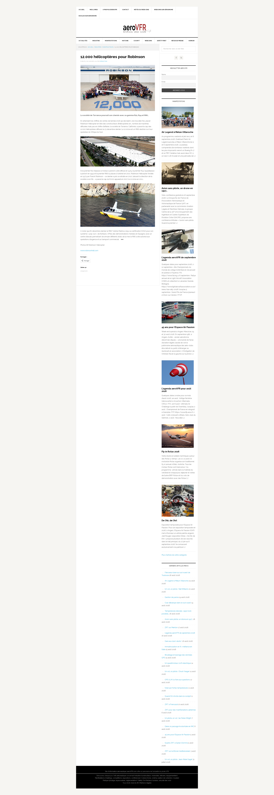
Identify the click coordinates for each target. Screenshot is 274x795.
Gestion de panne (172, 597)
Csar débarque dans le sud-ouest (178, 603)
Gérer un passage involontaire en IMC (179, 726)
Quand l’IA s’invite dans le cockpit (178, 696)
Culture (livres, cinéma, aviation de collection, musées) (160, 778)
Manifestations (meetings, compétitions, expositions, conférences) (117, 778)
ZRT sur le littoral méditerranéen (177, 751)
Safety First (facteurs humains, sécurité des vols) (154, 780)
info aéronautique (120, 775)
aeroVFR (137, 28)
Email (163, 82)
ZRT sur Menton (171, 627)
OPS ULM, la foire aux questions (177, 680)
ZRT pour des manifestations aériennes (180, 710)
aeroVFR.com (132, 771)
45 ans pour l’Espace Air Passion (178, 327)
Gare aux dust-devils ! (173, 641)
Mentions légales (145, 783)
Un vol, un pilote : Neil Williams (177, 589)
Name (164, 74)
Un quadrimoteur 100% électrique (178, 663)
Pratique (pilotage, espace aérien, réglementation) (120, 780)
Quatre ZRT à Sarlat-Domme (176, 743)
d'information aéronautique (117, 771)
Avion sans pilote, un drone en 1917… (179, 619)
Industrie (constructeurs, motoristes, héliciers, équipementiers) (156, 775)
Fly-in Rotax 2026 (170, 451)
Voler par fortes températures (176, 688)
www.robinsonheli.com (89, 251)
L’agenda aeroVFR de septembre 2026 (180, 633)
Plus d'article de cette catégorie (174, 555)
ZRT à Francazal (171, 704)
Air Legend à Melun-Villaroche (177, 132)
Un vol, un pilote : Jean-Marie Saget (178, 759)
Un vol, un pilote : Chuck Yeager (177, 671)
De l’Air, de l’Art (169, 520)
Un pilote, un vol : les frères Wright (178, 718)
